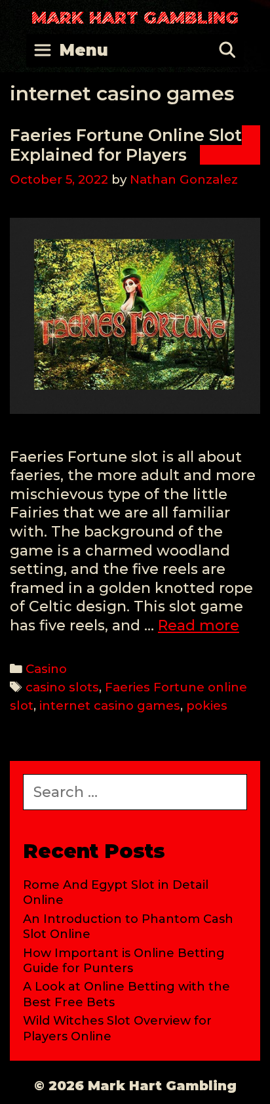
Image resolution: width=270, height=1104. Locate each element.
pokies (206, 705)
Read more (198, 625)
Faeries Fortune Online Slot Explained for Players (126, 145)
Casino (46, 668)
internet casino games (109, 705)
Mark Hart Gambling (135, 18)
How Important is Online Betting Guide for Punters (124, 960)
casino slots (62, 687)
